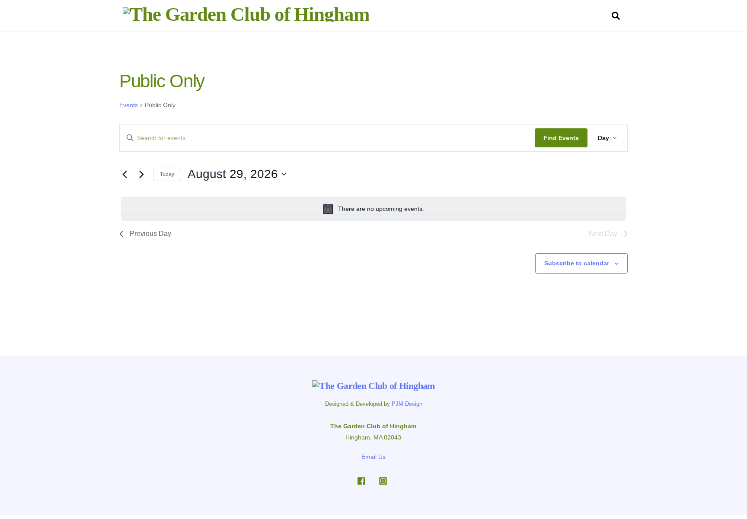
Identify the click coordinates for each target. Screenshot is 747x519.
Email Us (373, 456)
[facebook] (361, 480)
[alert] (373, 209)
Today (167, 174)
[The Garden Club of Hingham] (246, 14)
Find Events (561, 137)
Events (128, 105)
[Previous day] (124, 174)
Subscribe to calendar (576, 263)
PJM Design (407, 404)
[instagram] (383, 480)
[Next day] (141, 174)
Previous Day (150, 233)
